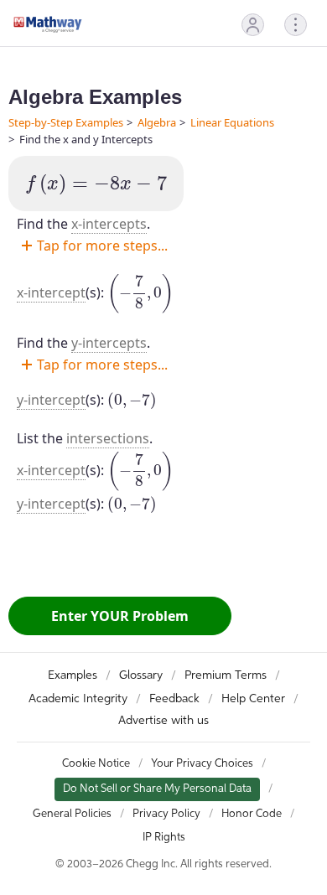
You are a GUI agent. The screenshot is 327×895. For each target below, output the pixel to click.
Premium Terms (225, 675)
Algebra (157, 122)
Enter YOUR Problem (120, 616)
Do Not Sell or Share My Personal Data (157, 789)
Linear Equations (232, 122)
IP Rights (164, 837)
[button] (252, 24)
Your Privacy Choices (202, 763)
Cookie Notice (96, 763)
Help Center (253, 699)
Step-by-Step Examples (65, 122)
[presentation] (96, 184)
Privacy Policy (166, 814)
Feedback (174, 699)
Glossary (141, 675)
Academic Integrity (78, 699)
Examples (72, 675)
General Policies (72, 814)
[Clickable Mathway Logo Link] (47, 24)
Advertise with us (163, 721)
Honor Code (251, 814)
